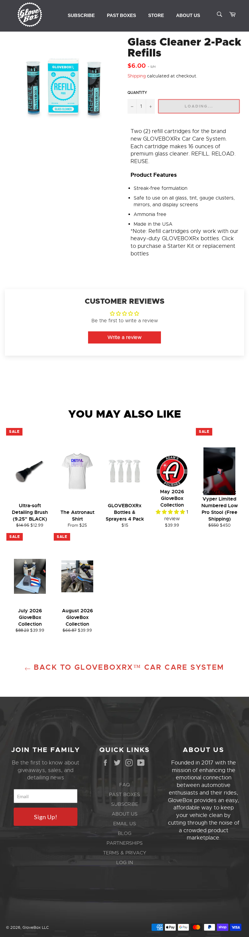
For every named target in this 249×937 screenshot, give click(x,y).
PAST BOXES (121, 15)
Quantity (137, 92)
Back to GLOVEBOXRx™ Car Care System (127, 667)
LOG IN (124, 863)
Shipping (137, 76)
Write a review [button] (124, 337)
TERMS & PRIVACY (124, 853)
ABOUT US (188, 15)
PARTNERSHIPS (125, 843)
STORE (156, 15)
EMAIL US (124, 824)
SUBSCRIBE (81, 15)
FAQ (124, 785)
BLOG (124, 833)
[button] (171, 512)
